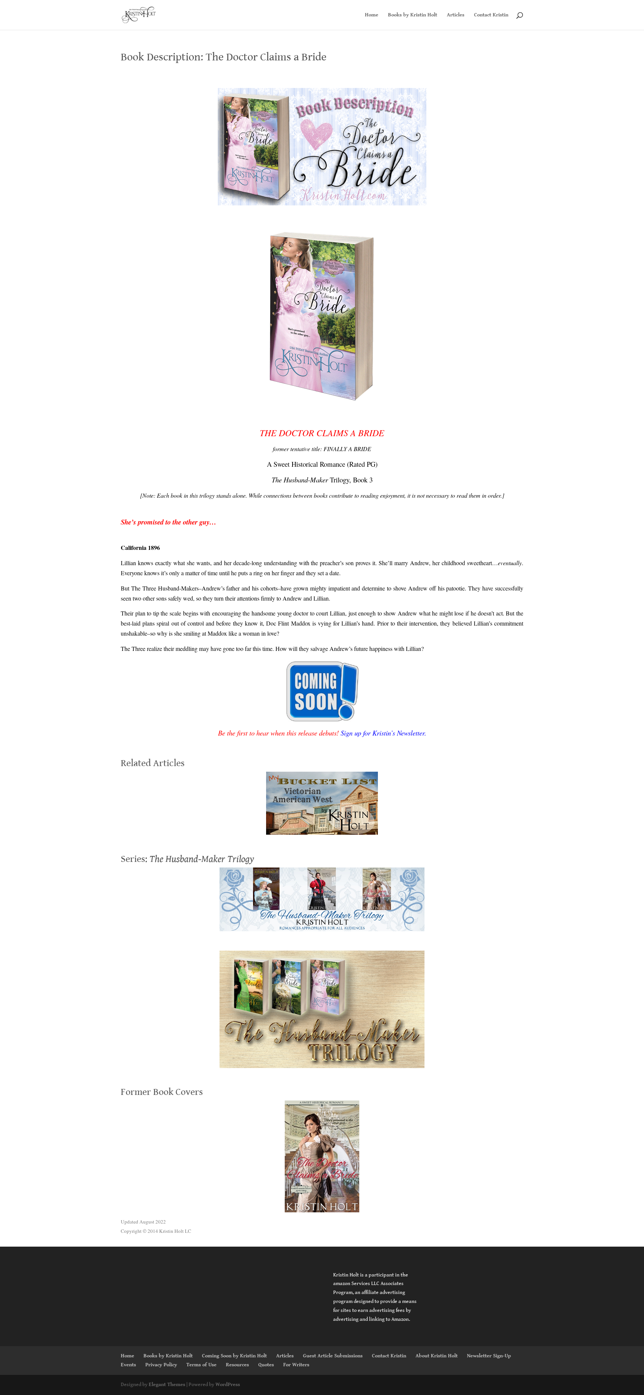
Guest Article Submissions (333, 1356)
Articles (455, 15)
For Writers (296, 1365)
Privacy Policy (161, 1365)
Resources (237, 1365)
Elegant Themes (167, 1385)
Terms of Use (201, 1365)
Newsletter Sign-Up (489, 1356)
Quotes (266, 1365)
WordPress (227, 1385)
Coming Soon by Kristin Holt (234, 1356)
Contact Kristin (491, 15)
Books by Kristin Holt (412, 15)
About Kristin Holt (437, 1356)
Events (128, 1365)
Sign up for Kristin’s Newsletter (382, 732)
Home (371, 15)
